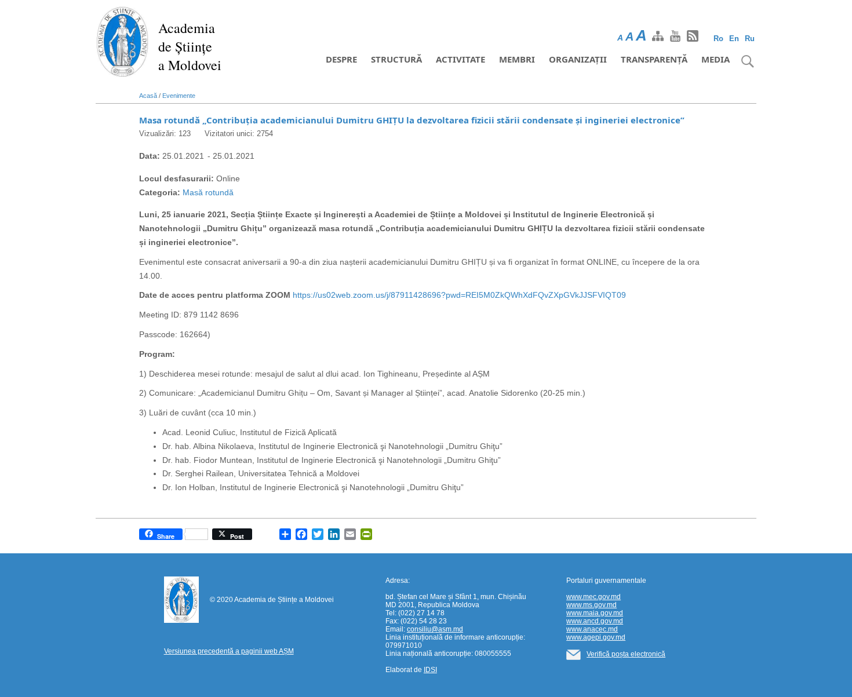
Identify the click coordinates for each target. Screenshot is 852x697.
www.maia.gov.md (594, 613)
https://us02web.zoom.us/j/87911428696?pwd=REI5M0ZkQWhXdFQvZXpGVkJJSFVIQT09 (459, 295)
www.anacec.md (592, 629)
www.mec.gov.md (593, 597)
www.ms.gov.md (591, 605)
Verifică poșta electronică (626, 654)
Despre (341, 59)
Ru (750, 38)
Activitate (460, 59)
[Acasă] (123, 40)
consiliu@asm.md (435, 629)
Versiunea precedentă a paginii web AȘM (229, 651)
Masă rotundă (208, 192)
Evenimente (178, 95)
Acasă (148, 95)
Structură (396, 59)
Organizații (578, 59)
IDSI (430, 670)
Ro (718, 38)
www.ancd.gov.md (594, 621)
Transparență (654, 59)
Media (715, 59)
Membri (517, 59)
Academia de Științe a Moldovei (189, 46)
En (734, 38)
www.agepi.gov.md (595, 637)
